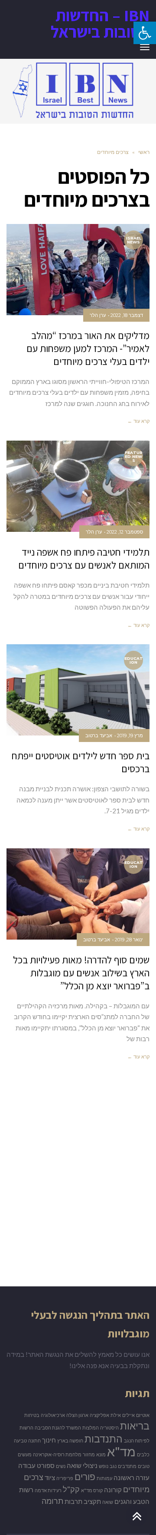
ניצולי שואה (82, 1465)
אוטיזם (143, 1415)
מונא (101, 1454)
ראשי (144, 152)
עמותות (104, 1478)
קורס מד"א (92, 1490)
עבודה (27, 1465)
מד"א (121, 1451)
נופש (103, 1466)
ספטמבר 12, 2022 (125, 532)
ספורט (46, 1465)
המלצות (90, 1427)
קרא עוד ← (138, 421)
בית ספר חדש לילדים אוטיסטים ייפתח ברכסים (81, 762)
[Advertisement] (78, 1186)
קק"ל (71, 1489)
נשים (60, 1466)
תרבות (73, 1501)
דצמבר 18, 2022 (126, 315)
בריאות (135, 1426)
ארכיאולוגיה (53, 1415)
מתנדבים (127, 1466)
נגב (113, 1466)
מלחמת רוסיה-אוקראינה (57, 1454)
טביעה (20, 1440)
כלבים (143, 1454)
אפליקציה (99, 1415)
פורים (85, 1476)
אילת (115, 1415)
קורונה (113, 1489)
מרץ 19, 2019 (130, 735)
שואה (107, 1502)
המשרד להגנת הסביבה (58, 1427)
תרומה (52, 1501)
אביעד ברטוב (98, 735)
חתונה (34, 1440)
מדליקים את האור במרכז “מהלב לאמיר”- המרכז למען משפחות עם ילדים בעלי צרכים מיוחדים (88, 348)
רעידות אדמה (48, 1490)
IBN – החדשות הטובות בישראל (100, 23)
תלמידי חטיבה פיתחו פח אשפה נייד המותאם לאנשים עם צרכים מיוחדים (84, 559)
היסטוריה (109, 1427)
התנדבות (103, 1439)
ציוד (50, 1477)
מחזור (89, 1454)
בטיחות (31, 1415)
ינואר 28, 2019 (129, 940)
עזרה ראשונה (132, 1477)
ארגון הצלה (77, 1415)
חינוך (49, 1440)
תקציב (92, 1501)
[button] (144, 33)
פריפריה (64, 1478)
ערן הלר (98, 315)
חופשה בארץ (70, 1440)
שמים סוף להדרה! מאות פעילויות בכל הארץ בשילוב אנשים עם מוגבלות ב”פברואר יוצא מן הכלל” (81, 972)
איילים (128, 1415)
